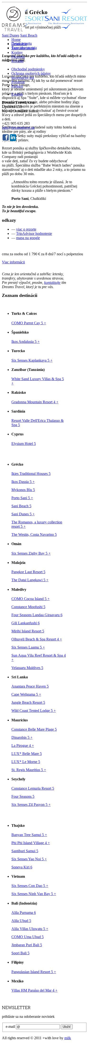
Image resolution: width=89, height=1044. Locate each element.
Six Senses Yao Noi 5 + (29, 859)
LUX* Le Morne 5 (25, 762)
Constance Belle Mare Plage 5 (34, 729)
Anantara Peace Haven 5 (30, 686)
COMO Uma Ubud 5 (27, 937)
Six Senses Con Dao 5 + (29, 886)
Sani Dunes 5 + (23, 514)
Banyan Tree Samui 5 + (29, 835)
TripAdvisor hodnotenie (34, 233)
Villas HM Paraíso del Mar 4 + (34, 990)
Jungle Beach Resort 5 (28, 702)
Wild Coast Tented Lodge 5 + (33, 711)
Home (16, 40)
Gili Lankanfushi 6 (25, 623)
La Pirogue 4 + (22, 746)
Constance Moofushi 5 (28, 607)
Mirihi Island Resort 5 (27, 631)
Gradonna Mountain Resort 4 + (34, 402)
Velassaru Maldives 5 (27, 668)
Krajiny (17, 52)
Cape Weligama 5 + (26, 694)
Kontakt (17, 61)
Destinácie (19, 44)
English (17, 94)
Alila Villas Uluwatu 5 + (29, 929)
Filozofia (18, 57)
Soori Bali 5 (20, 953)
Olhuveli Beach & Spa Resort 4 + (36, 639)
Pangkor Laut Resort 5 (28, 572)
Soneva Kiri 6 (21, 867)
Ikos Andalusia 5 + (25, 342)
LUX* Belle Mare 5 (26, 754)
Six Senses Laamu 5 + (28, 647)
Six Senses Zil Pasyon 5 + (31, 805)
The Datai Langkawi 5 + (29, 580)
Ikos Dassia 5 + (23, 482)
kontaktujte (52, 283)
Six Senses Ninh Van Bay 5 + (33, 894)
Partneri (17, 86)
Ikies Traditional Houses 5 (31, 474)
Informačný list (22, 78)
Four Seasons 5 (22, 796)
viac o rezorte (26, 229)
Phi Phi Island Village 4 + (30, 843)
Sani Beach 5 (21, 506)
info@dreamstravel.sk (18, 128)
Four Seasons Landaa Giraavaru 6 (36, 615)
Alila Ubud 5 (21, 921)
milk (67, 1038)
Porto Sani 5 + (22, 498)
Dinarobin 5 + (22, 737)
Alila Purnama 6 (23, 913)
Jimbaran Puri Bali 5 (26, 945)
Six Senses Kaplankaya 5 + (31, 360)
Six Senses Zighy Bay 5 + (31, 553)
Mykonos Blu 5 (23, 490)
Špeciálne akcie (23, 48)
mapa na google (28, 238)
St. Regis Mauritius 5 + (28, 770)
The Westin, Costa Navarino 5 (34, 534)
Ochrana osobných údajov (31, 73)
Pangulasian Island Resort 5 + (33, 972)
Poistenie (18, 82)
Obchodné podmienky (28, 69)
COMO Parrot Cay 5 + (28, 323)
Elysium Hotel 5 (23, 444)
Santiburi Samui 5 (24, 851)
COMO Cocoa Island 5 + (30, 599)
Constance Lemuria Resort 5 (32, 788)
